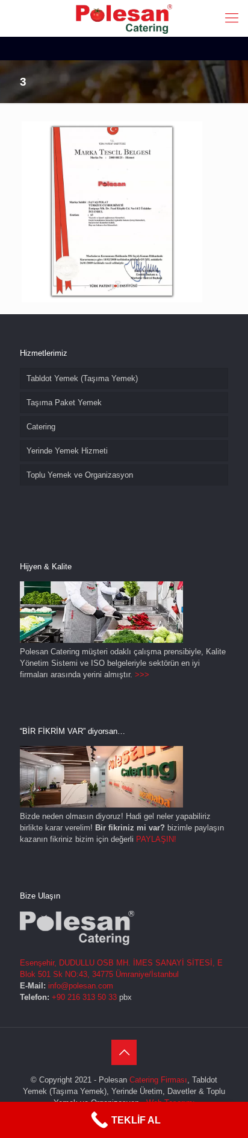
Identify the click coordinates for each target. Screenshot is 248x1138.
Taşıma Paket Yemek (64, 402)
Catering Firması (158, 1079)
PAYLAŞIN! (156, 839)
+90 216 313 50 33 (84, 997)
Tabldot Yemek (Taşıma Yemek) (82, 378)
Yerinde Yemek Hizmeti (67, 450)
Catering (40, 426)
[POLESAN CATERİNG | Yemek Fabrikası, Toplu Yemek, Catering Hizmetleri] (124, 18)
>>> (142, 674)
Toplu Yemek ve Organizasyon (79, 474)
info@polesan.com (80, 985)
